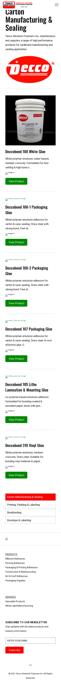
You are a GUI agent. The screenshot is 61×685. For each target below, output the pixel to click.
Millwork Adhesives (15, 558)
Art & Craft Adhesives (16, 576)
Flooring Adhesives (15, 563)
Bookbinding (14, 512)
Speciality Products (15, 601)
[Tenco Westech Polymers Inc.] (17, 5)
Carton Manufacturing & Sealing (25, 497)
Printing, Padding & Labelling (23, 504)
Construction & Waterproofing (20, 572)
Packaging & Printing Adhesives (21, 567)
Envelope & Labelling (19, 520)
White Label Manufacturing (19, 605)
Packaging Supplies (15, 580)
